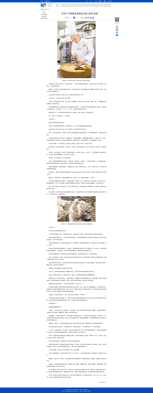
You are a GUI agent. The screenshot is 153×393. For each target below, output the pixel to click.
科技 (92, 4)
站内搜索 (110, 1)
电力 (85, 6)
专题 (110, 6)
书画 (100, 4)
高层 (66, 4)
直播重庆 (105, 6)
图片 (110, 4)
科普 (94, 4)
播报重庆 (98, 6)
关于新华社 (91, 1)
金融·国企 (80, 6)
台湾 (80, 4)
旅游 (89, 6)
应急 (95, 6)
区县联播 (76, 6)
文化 (98, 4)
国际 (72, 4)
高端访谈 (101, 6)
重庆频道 (49, 5)
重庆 (45, 9)
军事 (104, 4)
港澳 (78, 4)
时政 (68, 4)
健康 (102, 4)
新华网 (87, 1)
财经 (74, 4)
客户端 (102, 1)
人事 (70, 4)
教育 (90, 4)
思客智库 (83, 4)
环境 (91, 6)
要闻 (61, 6)
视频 (108, 4)
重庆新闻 (66, 6)
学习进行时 (63, 4)
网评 (76, 4)
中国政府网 (96, 1)
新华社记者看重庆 (71, 6)
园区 (83, 6)
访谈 (106, 4)
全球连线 (87, 4)
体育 (96, 4)
